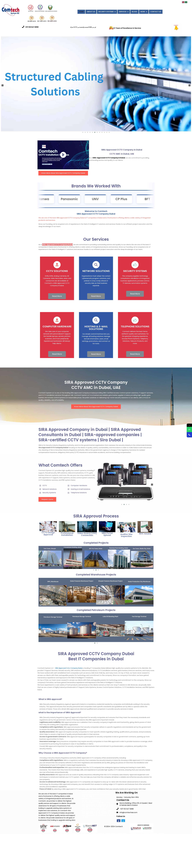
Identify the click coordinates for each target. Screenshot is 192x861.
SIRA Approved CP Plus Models (93, 809)
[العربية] (186, 3)
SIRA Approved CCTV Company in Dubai (97, 815)
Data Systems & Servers (91, 790)
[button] (83, 132)
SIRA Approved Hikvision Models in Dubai (97, 807)
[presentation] (3, 85)
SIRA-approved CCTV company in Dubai (109, 158)
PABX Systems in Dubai (90, 792)
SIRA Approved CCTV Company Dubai (96, 811)
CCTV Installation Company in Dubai (96, 802)
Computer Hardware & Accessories (95, 794)
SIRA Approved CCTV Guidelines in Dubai (97, 805)
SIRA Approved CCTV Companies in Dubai (98, 813)
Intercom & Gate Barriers (92, 798)
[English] (183, 3)
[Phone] (189, 434)
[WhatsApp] (189, 429)
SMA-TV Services (88, 796)
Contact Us (86, 817)
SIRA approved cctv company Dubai (68, 668)
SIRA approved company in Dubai (83, 393)
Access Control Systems (91, 800)
